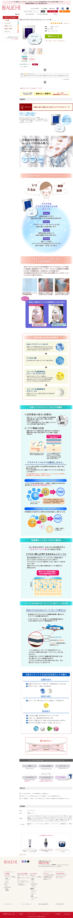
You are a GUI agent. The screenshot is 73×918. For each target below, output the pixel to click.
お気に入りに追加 (48, 40)
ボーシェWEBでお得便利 (48, 875)
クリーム (33, 882)
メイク (32, 899)
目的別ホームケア (8, 25)
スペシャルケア (34, 897)
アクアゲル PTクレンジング (30, 849)
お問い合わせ (67, 914)
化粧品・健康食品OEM (43, 904)
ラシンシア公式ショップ (27, 904)
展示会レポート (46, 879)
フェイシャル (7, 875)
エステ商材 (6, 20)
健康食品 (32, 888)
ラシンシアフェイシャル (22, 880)
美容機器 (7, 890)
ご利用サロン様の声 (47, 877)
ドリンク (33, 891)
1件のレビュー (67, 23)
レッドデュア (20, 883)
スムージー (33, 893)
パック (6, 881)
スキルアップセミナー (60, 876)
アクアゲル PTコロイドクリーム (62, 849)
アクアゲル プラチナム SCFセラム (46, 849)
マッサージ (7, 879)
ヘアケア (33, 885)
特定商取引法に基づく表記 (9, 914)
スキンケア (32, 875)
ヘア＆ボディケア (34, 884)
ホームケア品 (7, 23)
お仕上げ (7, 882)
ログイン (66, 11)
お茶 (32, 894)
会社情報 (21, 914)
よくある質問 (57, 914)
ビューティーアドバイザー (61, 875)
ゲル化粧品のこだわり (48, 876)
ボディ (5, 884)
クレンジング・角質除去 (10, 876)
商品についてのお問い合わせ (59, 40)
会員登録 (54, 11)
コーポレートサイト (8, 904)
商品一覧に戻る (22, 854)
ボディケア (33, 887)
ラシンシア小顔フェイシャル (23, 882)
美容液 (6, 878)
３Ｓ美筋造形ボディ (21, 884)
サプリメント (34, 890)
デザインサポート (59, 877)
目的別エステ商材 (8, 28)
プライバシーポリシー (32, 914)
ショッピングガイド (45, 914)
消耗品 (6, 888)
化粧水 (32, 878)
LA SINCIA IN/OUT (60, 904)
